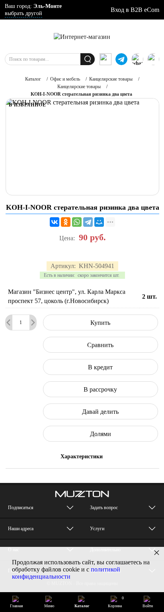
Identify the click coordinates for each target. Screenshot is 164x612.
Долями (100, 434)
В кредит (100, 367)
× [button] (156, 552)
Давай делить (100, 411)
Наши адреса (20, 528)
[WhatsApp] (77, 222)
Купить (100, 322)
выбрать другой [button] (23, 13)
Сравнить (100, 345)
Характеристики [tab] (82, 456)
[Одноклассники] (65, 222)
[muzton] (105, 59)
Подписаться (20, 507)
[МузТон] (82, 36)
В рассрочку (100, 389)
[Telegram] (88, 222)
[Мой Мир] (99, 222)
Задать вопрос (104, 507)
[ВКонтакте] (54, 222)
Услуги (97, 528)
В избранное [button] (27, 105)
